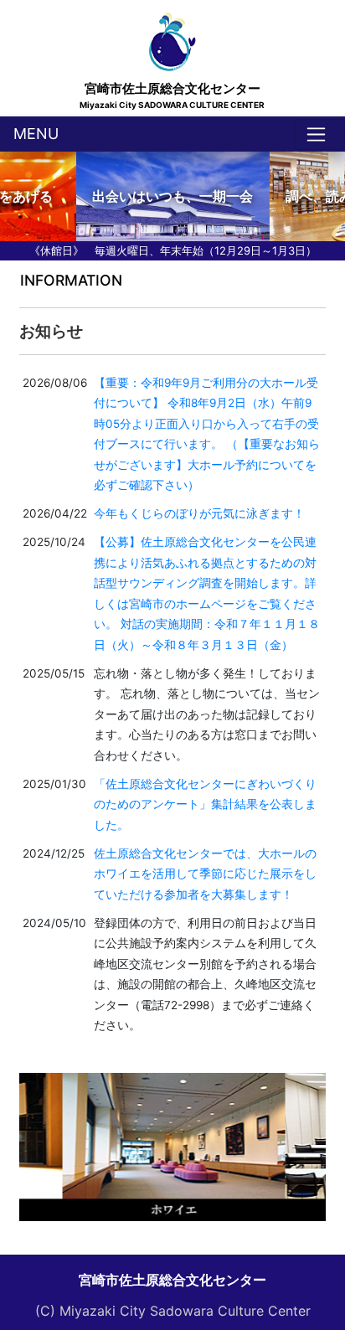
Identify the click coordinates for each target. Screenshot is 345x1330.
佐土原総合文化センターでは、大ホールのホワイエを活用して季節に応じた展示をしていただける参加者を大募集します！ (205, 874)
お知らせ (51, 331)
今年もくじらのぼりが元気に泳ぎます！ (199, 513)
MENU (36, 133)
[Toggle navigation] (319, 134)
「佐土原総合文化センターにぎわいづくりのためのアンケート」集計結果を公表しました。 (205, 804)
